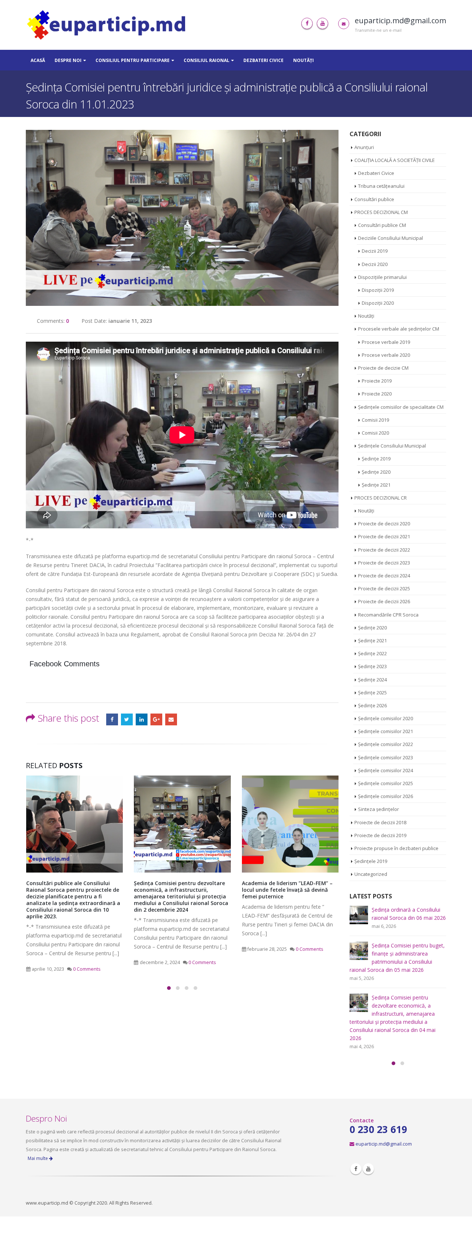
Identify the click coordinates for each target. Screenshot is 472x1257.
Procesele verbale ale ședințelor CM (398, 328)
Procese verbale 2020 (386, 355)
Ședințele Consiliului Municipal (392, 445)
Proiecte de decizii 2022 (384, 549)
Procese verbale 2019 (386, 342)
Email (171, 719)
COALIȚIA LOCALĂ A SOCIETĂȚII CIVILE (394, 160)
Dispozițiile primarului (382, 277)
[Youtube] (322, 23)
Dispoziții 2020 (378, 303)
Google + (156, 719)
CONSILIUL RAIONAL (206, 60)
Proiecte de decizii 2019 (380, 835)
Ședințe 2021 (376, 484)
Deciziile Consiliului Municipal (390, 238)
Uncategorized (370, 874)
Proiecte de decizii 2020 (384, 523)
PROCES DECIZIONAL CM (381, 212)
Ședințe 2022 (372, 653)
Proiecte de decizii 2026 (384, 601)
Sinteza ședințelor (378, 809)
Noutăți (303, 60)
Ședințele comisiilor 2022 (385, 744)
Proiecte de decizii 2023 (384, 562)
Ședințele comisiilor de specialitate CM (401, 407)
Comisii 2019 (375, 420)
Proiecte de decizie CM (383, 368)
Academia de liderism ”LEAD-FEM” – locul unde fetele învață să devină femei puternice (287, 890)
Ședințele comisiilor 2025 (385, 783)
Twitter (127, 719)
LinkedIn (142, 719)
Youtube (368, 1168)
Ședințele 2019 (370, 861)
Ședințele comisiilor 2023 (385, 757)
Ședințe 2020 (376, 472)
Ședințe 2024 (372, 679)
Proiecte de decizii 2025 (384, 588)
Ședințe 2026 (372, 705)
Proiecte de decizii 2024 (384, 575)
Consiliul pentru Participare (133, 60)
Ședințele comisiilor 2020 (385, 718)
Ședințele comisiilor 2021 (385, 731)
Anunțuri (364, 147)
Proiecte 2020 (377, 393)
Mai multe (38, 1158)
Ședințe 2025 (372, 692)
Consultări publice (374, 199)
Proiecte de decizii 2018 (380, 822)
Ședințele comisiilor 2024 (385, 770)
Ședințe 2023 (372, 666)
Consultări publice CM (382, 225)
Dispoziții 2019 (378, 290)
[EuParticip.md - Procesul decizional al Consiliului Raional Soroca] (108, 25)
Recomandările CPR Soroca (388, 614)
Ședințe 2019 (376, 458)
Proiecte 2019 (377, 380)
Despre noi (68, 60)
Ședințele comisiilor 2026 (385, 796)
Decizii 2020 (375, 264)
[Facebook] (307, 23)
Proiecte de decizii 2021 (384, 536)
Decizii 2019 (375, 251)
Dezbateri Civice (263, 60)
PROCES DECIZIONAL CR (380, 497)
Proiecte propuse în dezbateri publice (396, 848)
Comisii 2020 (375, 432)
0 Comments (87, 969)
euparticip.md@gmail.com (383, 1144)
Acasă (38, 60)
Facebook (112, 719)
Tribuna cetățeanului (381, 186)
